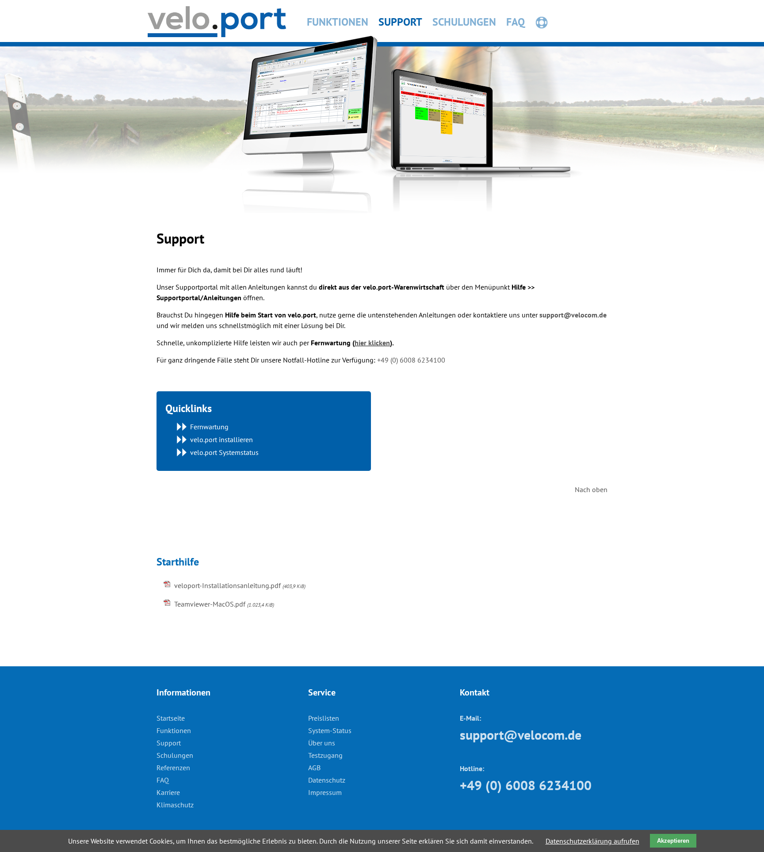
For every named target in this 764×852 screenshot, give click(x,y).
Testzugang (325, 755)
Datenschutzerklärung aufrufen (592, 841)
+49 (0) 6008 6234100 (411, 359)
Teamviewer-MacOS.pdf (224, 604)
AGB (314, 767)
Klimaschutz (175, 804)
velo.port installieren (221, 439)
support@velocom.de (573, 314)
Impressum (325, 792)
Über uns (321, 742)
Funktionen (337, 22)
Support (400, 22)
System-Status (329, 730)
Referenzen (173, 767)
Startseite (171, 718)
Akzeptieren (673, 840)
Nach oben (591, 489)
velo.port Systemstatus (224, 452)
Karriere (168, 792)
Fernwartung (571, 22)
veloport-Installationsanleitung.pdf (240, 585)
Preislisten (323, 718)
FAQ (515, 22)
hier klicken (372, 342)
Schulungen (464, 22)
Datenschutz (326, 780)
